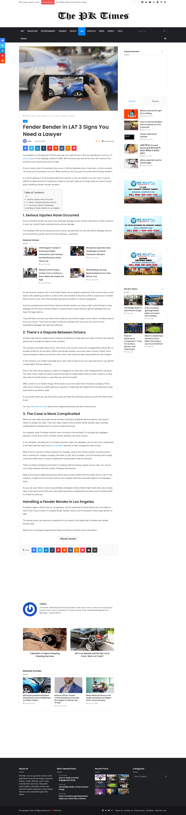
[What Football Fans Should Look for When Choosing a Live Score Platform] (154, 328)
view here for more (39, 406)
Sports (111, 31)
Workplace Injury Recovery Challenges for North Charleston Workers (98, 251)
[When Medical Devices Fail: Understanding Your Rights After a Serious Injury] (100, 685)
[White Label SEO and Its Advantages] (131, 163)
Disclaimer (150, 810)
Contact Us (128, 810)
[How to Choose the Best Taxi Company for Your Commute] (131, 125)
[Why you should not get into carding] (131, 114)
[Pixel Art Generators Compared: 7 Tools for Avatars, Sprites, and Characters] (133, 328)
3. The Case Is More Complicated (40, 205)
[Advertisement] (68, 577)
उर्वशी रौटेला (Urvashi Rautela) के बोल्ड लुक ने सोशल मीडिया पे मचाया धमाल (150, 149)
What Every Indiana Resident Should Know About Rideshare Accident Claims (37, 697)
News (101, 31)
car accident (57, 445)
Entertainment (48, 31)
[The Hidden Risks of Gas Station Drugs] (133, 300)
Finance (62, 31)
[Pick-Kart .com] (93, 16)
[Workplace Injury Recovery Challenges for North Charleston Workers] (77, 251)
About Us (119, 810)
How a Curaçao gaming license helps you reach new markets (80, 2)
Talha (29, 141)
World (24, 39)
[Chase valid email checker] (131, 137)
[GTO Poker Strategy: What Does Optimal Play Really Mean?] (123, 784)
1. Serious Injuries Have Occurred (39, 199)
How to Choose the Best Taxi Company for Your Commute (151, 124)
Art (22, 31)
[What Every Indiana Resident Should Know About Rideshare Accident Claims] (37, 685)
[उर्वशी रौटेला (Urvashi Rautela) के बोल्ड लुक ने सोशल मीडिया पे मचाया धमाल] (131, 149)
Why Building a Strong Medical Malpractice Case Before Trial (98, 273)
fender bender (69, 538)
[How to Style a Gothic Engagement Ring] (100, 777)
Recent (155, 101)
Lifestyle (91, 31)
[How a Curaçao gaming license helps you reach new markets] (154, 300)
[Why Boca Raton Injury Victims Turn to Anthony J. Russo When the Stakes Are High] (30, 273)
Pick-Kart (57, 810)
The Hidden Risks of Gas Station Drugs (133, 309)
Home (27, 116)
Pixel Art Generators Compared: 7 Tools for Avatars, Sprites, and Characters (133, 342)
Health (73, 31)
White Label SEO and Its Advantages (151, 161)
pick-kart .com (160, 810)
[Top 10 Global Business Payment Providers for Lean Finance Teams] (112, 792)
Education (32, 31)
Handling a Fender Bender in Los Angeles (43, 208)
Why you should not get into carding (151, 112)
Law (82, 31)
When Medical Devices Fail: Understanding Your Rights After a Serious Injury (98, 697)
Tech (120, 31)
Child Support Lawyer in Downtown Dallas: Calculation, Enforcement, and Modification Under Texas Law (51, 254)
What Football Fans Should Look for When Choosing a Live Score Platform (154, 340)
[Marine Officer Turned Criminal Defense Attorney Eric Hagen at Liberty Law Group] (68, 685)
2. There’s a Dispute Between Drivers (41, 202)
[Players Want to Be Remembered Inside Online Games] (100, 792)
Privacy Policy (139, 810)
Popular (132, 101)
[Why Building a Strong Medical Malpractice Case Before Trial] (77, 273)
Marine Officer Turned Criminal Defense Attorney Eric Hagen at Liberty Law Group (67, 699)
